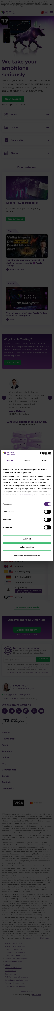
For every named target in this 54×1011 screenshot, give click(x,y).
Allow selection (27, 547)
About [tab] (44, 460)
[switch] (47, 512)
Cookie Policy (26, 494)
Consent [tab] (9, 460)
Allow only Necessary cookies (27, 555)
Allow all (27, 539)
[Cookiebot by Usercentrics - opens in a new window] (40, 453)
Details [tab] (27, 460)
